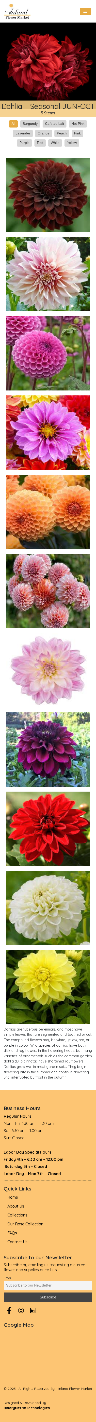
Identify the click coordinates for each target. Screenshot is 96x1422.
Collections (17, 1215)
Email (8, 1278)
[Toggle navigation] (85, 11)
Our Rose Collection (25, 1223)
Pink (77, 133)
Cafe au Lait (54, 124)
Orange (43, 133)
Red (40, 143)
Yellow (72, 143)
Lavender (23, 133)
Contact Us (17, 1241)
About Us (15, 1206)
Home (12, 1197)
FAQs (12, 1232)
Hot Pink (77, 124)
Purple (24, 143)
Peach (62, 133)
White (55, 143)
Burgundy (30, 124)
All (13, 124)
